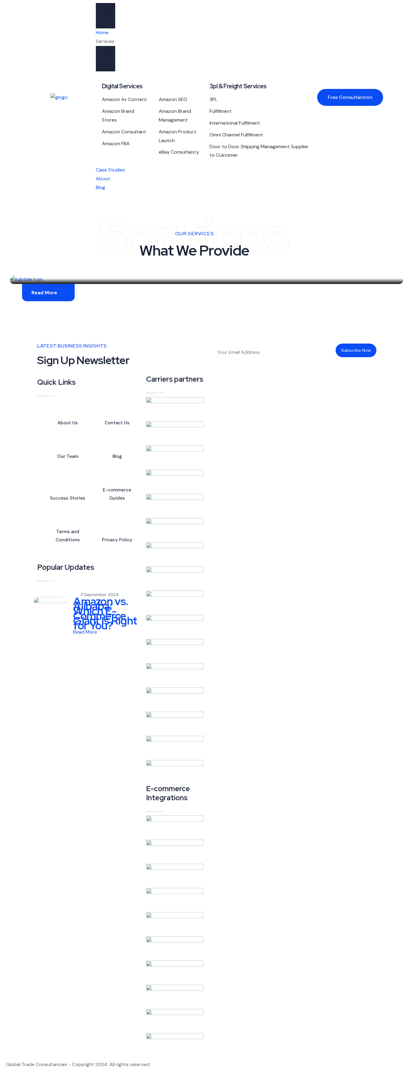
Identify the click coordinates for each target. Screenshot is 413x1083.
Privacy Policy (117, 540)
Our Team (67, 456)
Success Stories (67, 498)
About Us (67, 423)
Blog (117, 456)
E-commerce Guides (117, 494)
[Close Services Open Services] (105, 58)
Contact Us (117, 423)
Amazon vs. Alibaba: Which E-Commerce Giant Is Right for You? (105, 613)
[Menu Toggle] (105, 15)
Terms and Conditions (68, 536)
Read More (44, 292)
